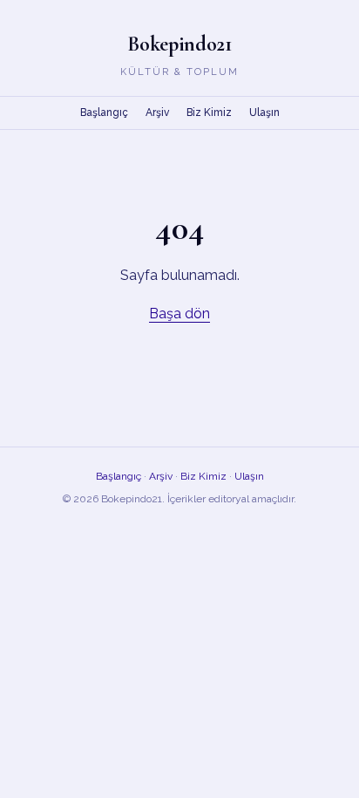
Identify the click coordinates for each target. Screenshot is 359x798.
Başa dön (179, 313)
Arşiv (157, 112)
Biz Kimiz (209, 112)
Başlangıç (104, 112)
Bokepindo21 (179, 44)
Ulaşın (264, 112)
